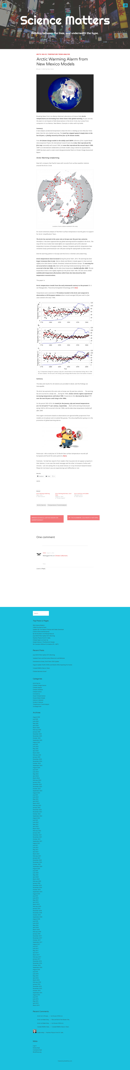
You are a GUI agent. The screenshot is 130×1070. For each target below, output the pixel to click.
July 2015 (35, 997)
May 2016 (35, 976)
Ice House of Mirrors (57, 1016)
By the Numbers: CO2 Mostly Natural (83, 518)
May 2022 (35, 824)
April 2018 (36, 927)
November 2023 (37, 786)
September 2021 (37, 841)
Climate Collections (61, 556)
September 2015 (37, 993)
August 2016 (36, 969)
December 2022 (37, 809)
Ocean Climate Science (39, 696)
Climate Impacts (37, 687)
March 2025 (36, 753)
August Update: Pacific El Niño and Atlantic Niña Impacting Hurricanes (52, 665)
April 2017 (36, 953)
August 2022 (36, 818)
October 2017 (36, 940)
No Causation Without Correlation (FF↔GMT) (46, 644)
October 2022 (36, 814)
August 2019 (36, 894)
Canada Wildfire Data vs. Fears (41, 668)
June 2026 (35, 721)
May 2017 (35, 950)
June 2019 (35, 898)
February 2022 (37, 831)
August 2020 (36, 868)
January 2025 (36, 757)
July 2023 (35, 795)
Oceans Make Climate (39, 698)
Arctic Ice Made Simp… (43, 1019)
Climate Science (37, 692)
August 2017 (36, 944)
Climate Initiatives (38, 689)
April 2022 (36, 826)
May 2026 (35, 723)
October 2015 (36, 990)
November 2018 (37, 913)
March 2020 (36, 879)
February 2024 (37, 780)
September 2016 (37, 967)
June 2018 (35, 923)
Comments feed (37, 1050)
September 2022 (37, 816)
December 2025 (37, 734)
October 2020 (36, 864)
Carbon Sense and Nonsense (41, 631)
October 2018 (36, 915)
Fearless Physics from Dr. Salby (41, 638)
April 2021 (36, 852)
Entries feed (36, 1048)
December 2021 (37, 835)
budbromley (40, 1032)
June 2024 (35, 772)
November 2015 (37, 988)
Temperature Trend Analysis (59, 54)
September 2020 (37, 866)
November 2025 (37, 736)
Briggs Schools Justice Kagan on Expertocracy (45, 519)
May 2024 (35, 774)
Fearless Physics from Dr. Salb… (55, 1032)
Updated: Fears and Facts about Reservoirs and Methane (49, 658)
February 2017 (37, 957)
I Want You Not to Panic (39, 627)
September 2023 (37, 791)
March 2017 (36, 955)
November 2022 (37, 812)
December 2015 (37, 986)
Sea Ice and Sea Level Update (81, 493)
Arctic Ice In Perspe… (43, 1016)
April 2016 (36, 978)
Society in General (38, 702)
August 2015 (36, 995)
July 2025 (35, 744)
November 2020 (37, 862)
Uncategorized (37, 706)
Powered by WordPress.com (65, 1061)
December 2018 (37, 910)
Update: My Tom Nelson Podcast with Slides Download (48, 629)
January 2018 (36, 934)
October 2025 (36, 738)
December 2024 (37, 759)
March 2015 (36, 1005)
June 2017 (35, 948)
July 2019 (35, 896)
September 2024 (37, 765)
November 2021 (37, 837)
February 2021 (37, 856)
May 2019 (35, 900)
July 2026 (35, 719)
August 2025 (36, 742)
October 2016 (36, 965)
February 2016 (37, 982)
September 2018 (37, 917)
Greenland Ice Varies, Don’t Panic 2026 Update (46, 661)
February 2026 (37, 730)
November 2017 (37, 938)
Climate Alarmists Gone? (39, 671)
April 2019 (36, 902)
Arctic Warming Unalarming (43, 493)
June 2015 (35, 999)
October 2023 (36, 788)
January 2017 (36, 959)
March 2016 (36, 980)
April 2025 (36, 751)
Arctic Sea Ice (41, 54)
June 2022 (35, 822)
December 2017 (37, 936)
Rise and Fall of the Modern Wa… (61, 1019)
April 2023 (36, 801)
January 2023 (36, 807)
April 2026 (36, 725)
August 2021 (36, 843)
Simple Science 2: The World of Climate (44, 642)
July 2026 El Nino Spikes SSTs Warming (44, 636)
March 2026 (36, 727)
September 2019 (37, 892)
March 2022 (36, 828)
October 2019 (36, 889)
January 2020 (36, 883)
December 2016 (37, 961)
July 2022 (35, 820)
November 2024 (37, 761)
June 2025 (35, 746)
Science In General (38, 700)
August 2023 (36, 793)
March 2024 (36, 778)
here (76, 288)
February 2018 (37, 932)
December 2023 (37, 784)
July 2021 (35, 845)
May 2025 (35, 748)
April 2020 (36, 877)
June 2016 (35, 974)
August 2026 (36, 717)
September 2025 (37, 740)
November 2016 (37, 963)
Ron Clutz (51, 69)
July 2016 (35, 971)
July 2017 (35, 946)
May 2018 (35, 925)
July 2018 (35, 921)
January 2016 (36, 984)
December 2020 (37, 860)
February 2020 (37, 881)
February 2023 (37, 805)
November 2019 (37, 887)
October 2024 (36, 763)
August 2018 (36, 919)
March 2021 (36, 854)
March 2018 (36, 929)
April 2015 (36, 1003)
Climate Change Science (39, 685)
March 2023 (36, 803)
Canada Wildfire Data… (43, 1027)
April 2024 (36, 776)
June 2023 (35, 797)
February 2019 (37, 906)
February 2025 (37, 755)
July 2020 (35, 870)
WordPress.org (37, 1052)
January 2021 (36, 858)
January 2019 (36, 908)
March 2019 (36, 904)
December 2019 (37, 885)
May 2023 (35, 799)
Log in (34, 1046)
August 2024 (36, 767)
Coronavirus (36, 694)
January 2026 (36, 732)
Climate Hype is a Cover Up (40, 640)
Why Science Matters (39, 625)
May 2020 (35, 875)
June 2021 (35, 847)
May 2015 (35, 1001)
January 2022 (36, 833)
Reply (44, 563)
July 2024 (35, 770)
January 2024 (36, 782)
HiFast (44, 553)
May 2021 (35, 849)
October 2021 (36, 839)
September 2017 (37, 942)
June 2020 (35, 873)
